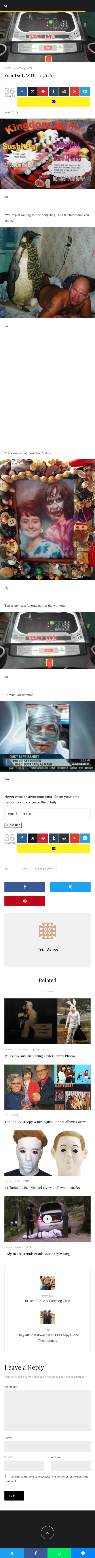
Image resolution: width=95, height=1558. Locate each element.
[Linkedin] (85, 91)
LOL (18, 1049)
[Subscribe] (53, 102)
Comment (11, 1386)
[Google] (74, 91)
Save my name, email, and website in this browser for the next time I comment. (46, 1479)
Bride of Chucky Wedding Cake (47, 1298)
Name (8, 1437)
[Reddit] (64, 91)
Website (56, 1457)
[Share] (22, 91)
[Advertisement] (47, 388)
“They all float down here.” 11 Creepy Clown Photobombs (48, 1335)
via (6, 197)
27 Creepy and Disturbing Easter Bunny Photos (39, 1056)
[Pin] (24, 901)
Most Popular (31, 1049)
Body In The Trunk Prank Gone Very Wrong (37, 1254)
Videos (19, 1247)
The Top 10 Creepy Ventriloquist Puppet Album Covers (45, 1122)
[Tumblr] (53, 91)
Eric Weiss (47, 949)
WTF (7, 68)
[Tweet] (32, 91)
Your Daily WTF (22, 68)
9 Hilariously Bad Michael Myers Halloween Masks (42, 1188)
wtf (26, 869)
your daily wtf (45, 869)
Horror (8, 1049)
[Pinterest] (43, 91)
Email (8, 1457)
